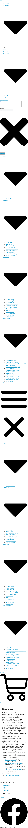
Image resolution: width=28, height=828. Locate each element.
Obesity (8, 310)
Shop (4, 49)
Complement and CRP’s (12, 305)
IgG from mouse (10, 373)
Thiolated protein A (10, 766)
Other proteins (10, 312)
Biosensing (9, 242)
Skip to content (4, 1)
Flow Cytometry (10, 244)
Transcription (9, 317)
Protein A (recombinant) (12, 376)
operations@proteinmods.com (14, 775)
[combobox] (6, 110)
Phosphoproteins (10, 313)
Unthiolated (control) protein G (13, 763)
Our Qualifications (10, 199)
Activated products (11, 360)
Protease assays (10, 252)
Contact (5, 383)
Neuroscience (9, 309)
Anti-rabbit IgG (10, 301)
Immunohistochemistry (12, 249)
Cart (7, 47)
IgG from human (10, 372)
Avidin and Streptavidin (12, 362)
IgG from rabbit (10, 375)
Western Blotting (10, 255)
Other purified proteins (12, 379)
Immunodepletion (10, 247)
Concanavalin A (10, 368)
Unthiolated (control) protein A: (13, 769)
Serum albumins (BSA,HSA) (13, 367)
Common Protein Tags (12, 304)
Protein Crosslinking (11, 254)
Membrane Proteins (11, 307)
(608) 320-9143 (4, 100)
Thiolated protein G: (10, 760)
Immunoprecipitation (11, 250)
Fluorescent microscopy (12, 246)
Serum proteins (10, 315)
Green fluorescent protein (13, 370)
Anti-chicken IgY (10, 302)
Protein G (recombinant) (12, 378)
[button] (14, 413)
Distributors (6, 3)
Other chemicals (10, 381)
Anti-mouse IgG (10, 299)
